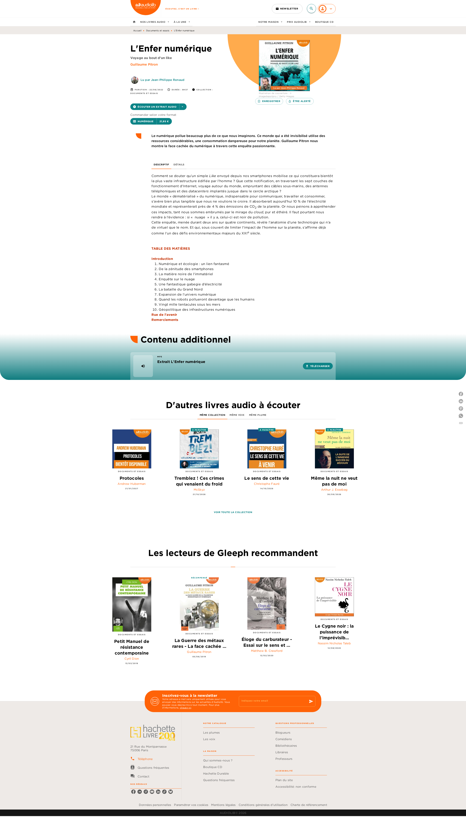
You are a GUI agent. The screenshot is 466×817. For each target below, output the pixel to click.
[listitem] (133, 792)
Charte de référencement (309, 805)
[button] (287, 8)
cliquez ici (185, 707)
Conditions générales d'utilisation (263, 805)
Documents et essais (157, 30)
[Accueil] (145, 8)
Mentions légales (223, 805)
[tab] (134, 21)
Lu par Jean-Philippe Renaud (162, 80)
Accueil (137, 30)
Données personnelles (155, 805)
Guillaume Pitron (144, 64)
